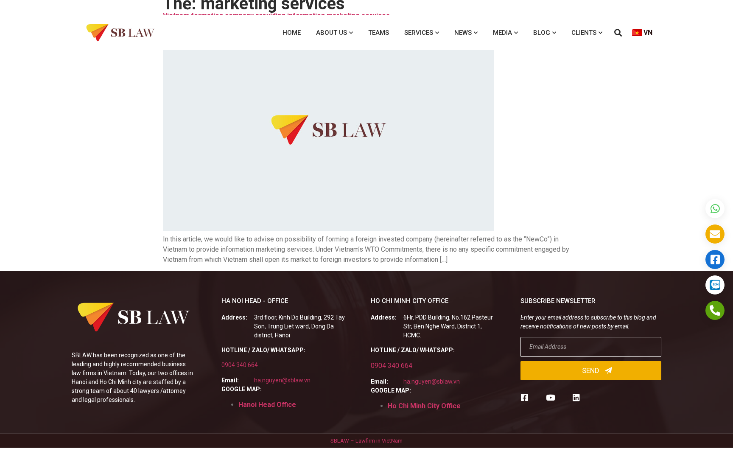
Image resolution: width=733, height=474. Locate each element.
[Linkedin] (576, 397)
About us (331, 32)
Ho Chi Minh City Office (424, 406)
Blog (541, 32)
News (463, 32)
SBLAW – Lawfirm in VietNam (366, 441)
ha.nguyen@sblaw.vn (282, 380)
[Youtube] (550, 397)
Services (418, 32)
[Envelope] (715, 234)
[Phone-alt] (715, 310)
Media (502, 32)
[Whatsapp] (715, 208)
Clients (583, 32)
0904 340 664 (239, 365)
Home (292, 32)
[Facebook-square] (524, 397)
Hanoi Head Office (267, 405)
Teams (378, 32)
